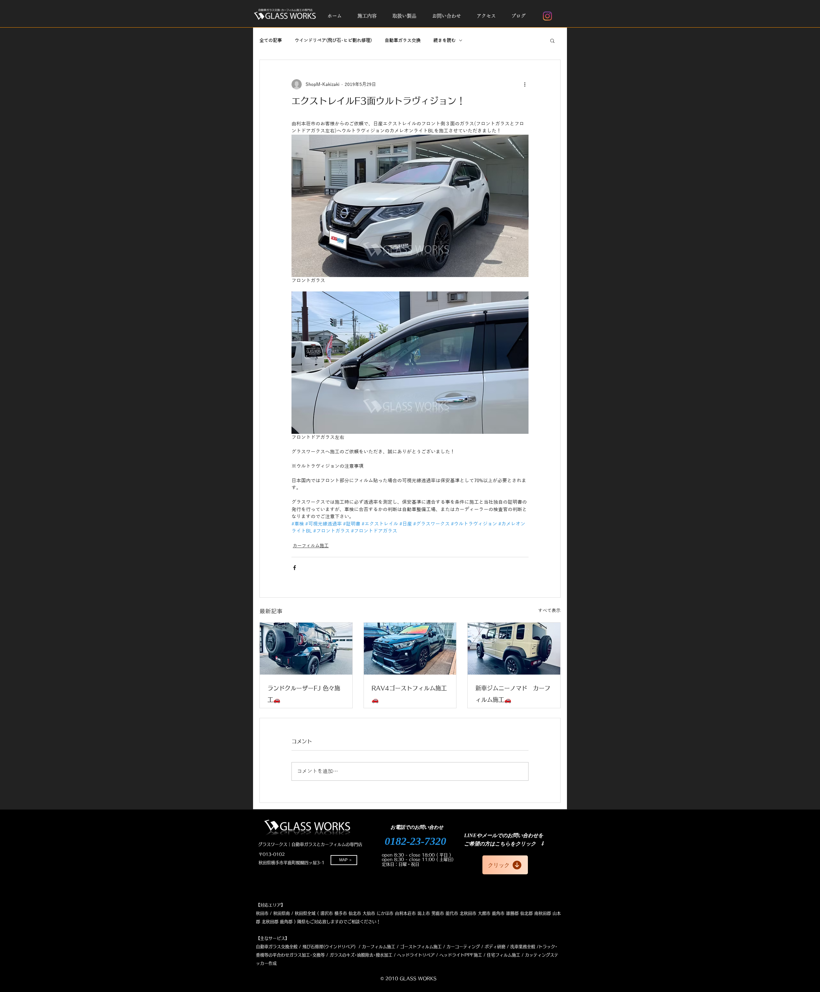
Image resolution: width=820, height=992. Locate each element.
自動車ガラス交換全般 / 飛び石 (285, 947)
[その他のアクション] (525, 84)
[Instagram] (547, 16)
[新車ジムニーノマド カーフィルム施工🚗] (514, 649)
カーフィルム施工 (311, 545)
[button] (366, 16)
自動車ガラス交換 (403, 40)
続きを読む (444, 40)
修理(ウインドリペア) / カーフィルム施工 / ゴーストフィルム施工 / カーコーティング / (399, 947)
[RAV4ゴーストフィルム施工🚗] (410, 649)
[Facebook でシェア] (294, 568)
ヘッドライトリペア (416, 955)
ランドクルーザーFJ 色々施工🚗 (303, 693)
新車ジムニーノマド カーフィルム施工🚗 (512, 693)
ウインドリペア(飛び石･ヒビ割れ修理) (333, 40)
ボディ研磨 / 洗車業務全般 (510, 947)
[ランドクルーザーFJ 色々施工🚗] (306, 649)
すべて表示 (549, 610)
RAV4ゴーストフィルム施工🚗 (409, 693)
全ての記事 (270, 40)
